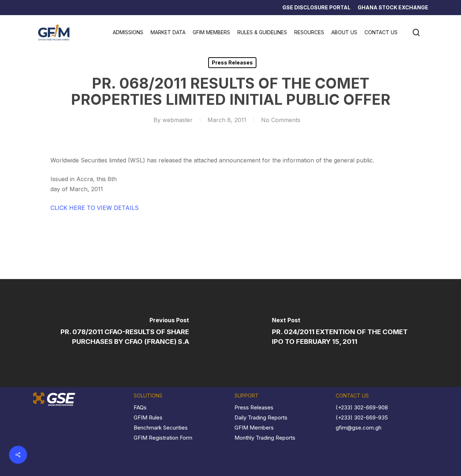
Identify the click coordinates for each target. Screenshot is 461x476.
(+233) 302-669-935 (362, 417)
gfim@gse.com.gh (358, 427)
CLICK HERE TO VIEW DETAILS (94, 207)
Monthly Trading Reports (264, 437)
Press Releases (232, 62)
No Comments (280, 120)
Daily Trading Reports (260, 417)
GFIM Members (254, 427)
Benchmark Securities (161, 427)
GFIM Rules (148, 417)
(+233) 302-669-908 (362, 407)
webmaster (177, 120)
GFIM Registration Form (163, 437)
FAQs (140, 407)
